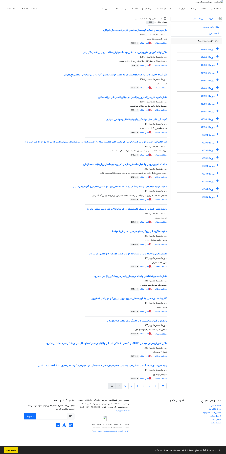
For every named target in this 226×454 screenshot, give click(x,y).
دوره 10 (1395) (208, 127)
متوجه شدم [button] (11, 450)
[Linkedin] (70, 426)
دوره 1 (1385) (208, 197)
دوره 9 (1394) (208, 135)
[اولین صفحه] (163, 386)
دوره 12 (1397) (208, 111)
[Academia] (64, 426)
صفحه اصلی (216, 8)
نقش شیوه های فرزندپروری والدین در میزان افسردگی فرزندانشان (132, 97)
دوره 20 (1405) (208, 49)
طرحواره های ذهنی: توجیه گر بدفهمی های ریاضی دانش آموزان (135, 29)
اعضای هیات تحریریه (212, 412)
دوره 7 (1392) (208, 150)
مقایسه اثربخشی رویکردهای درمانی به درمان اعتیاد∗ (139, 231)
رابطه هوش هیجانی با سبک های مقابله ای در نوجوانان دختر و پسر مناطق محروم (127, 208)
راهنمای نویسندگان (142, 8)
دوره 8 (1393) (208, 142)
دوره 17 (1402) (208, 73)
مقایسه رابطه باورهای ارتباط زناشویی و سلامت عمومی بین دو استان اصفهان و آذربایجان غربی (120, 186)
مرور (183, 8)
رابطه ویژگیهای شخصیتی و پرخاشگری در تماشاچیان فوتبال (137, 320)
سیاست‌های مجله (166, 8)
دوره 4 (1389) (208, 174)
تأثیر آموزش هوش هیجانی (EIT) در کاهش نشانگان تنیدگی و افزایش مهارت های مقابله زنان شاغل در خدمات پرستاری (106, 343)
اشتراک (30, 416)
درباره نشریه (215, 409)
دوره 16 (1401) (208, 80)
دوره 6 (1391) (208, 158)
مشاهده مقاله (161, 43)
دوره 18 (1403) (208, 65)
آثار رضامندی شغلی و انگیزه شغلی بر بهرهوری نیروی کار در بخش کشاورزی (129, 298)
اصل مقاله (140, 43)
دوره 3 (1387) (208, 181)
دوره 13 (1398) (208, 104)
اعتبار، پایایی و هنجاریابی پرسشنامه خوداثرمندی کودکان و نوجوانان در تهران (128, 253)
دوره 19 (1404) (208, 57)
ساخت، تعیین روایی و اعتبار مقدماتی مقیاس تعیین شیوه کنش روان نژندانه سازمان (125, 164)
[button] (153, 450)
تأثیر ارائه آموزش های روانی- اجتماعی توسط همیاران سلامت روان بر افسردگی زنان (125, 52)
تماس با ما (106, 8)
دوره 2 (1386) (208, 189)
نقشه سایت (215, 422)
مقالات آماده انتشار (211, 27)
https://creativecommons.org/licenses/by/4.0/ (111, 431)
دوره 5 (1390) (208, 166)
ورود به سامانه (30, 8)
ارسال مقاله (121, 8)
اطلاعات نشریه (199, 8)
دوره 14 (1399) (208, 96)
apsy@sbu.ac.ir (122, 410)
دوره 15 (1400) (208, 88)
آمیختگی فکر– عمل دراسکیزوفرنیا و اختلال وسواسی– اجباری (136, 119)
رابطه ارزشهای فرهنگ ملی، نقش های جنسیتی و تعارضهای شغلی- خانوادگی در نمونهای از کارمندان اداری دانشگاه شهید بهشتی (102, 365)
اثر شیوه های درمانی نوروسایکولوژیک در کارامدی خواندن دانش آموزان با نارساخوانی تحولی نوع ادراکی (115, 74)
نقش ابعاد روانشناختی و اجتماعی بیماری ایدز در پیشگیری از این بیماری (130, 276)
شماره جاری (214, 33)
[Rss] (57, 426)
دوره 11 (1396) (208, 119)
